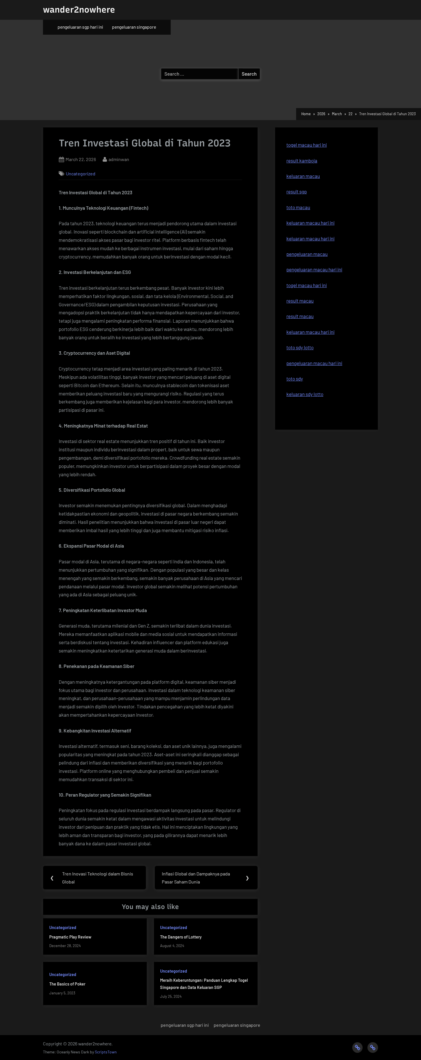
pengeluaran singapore (134, 27)
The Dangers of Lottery (181, 936)
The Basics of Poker (67, 983)
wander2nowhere (79, 10)
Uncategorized (80, 173)
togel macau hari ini (306, 145)
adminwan (119, 159)
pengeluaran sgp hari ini (80, 27)
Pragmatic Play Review (70, 936)
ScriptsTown (106, 1051)
